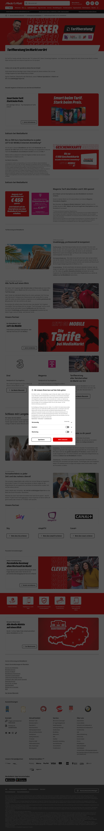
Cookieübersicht (48, 418)
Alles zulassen (62, 440)
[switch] (67, 427)
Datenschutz (34, 418)
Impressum (40, 418)
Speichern (41, 440)
